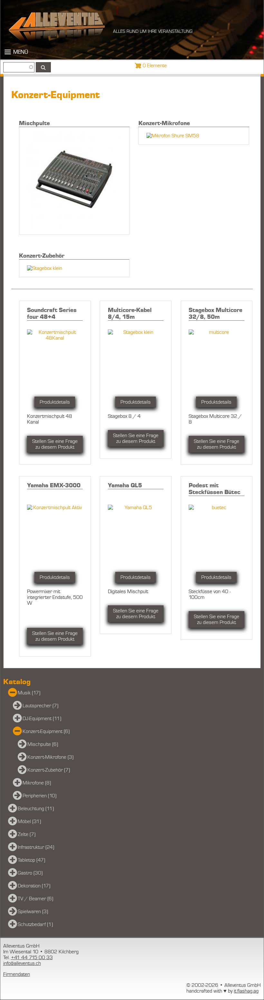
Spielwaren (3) (33, 911)
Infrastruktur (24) (36, 847)
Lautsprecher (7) (40, 706)
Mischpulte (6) (42, 744)
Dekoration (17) (34, 886)
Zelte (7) (26, 834)
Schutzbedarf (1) (35, 924)
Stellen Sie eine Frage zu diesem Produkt (55, 444)
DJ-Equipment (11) (42, 718)
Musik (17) (29, 693)
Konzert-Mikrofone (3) (50, 757)
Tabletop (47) (31, 860)
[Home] (56, 26)
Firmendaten (16, 974)
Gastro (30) (30, 873)
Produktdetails (55, 402)
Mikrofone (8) (37, 783)
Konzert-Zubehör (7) (48, 770)
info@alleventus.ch (22, 963)
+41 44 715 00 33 (32, 957)
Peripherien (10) (39, 796)
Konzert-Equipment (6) (46, 731)
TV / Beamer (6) (35, 899)
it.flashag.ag (246, 991)
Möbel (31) (29, 821)
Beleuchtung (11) (36, 809)
